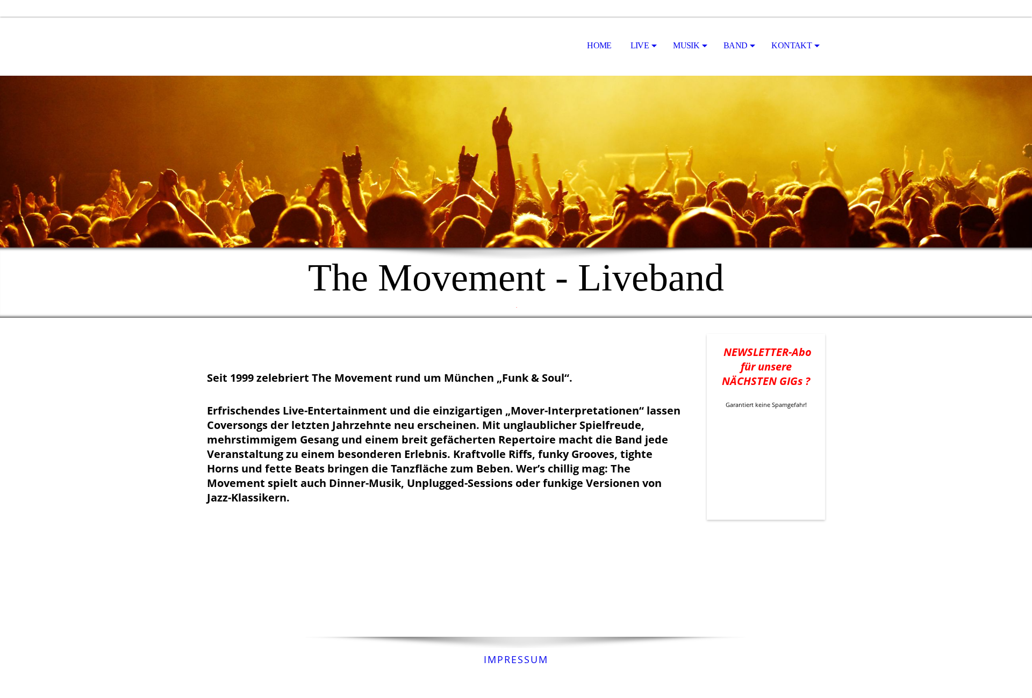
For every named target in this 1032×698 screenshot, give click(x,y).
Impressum (516, 659)
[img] (260, 46)
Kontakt (791, 45)
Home (599, 45)
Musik (686, 45)
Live (639, 45)
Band (735, 45)
